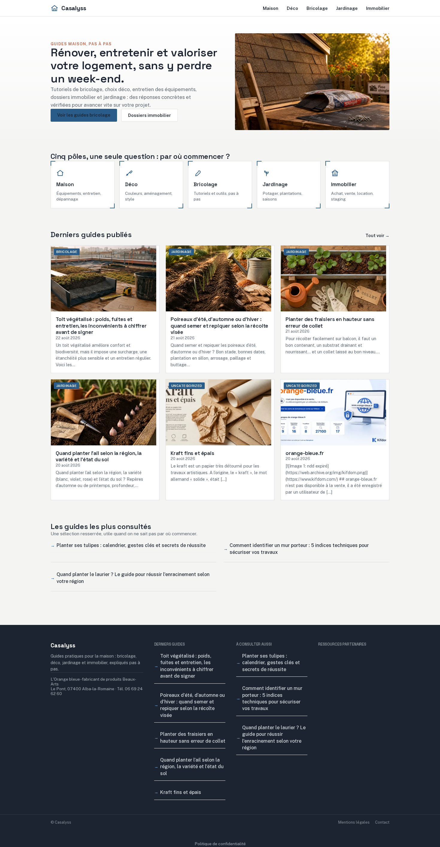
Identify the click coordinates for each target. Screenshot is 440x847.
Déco (292, 8)
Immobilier (377, 8)
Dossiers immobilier (149, 115)
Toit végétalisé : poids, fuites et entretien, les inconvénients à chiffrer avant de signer (186, 666)
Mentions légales (354, 822)
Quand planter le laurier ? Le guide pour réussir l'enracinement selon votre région (133, 578)
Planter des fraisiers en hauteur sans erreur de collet (192, 737)
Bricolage (317, 8)
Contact (382, 822)
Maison (270, 8)
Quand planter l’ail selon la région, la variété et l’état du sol (192, 766)
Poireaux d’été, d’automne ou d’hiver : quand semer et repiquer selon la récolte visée (192, 705)
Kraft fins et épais (180, 792)
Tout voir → (377, 235)
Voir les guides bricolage (83, 114)
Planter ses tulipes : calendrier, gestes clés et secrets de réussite (131, 545)
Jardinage (347, 8)
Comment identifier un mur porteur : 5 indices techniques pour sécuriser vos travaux (299, 548)
